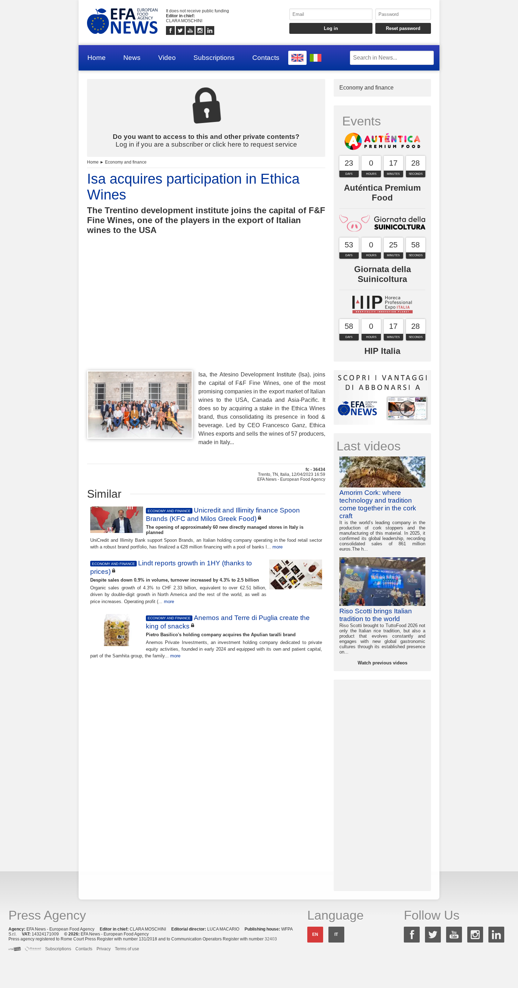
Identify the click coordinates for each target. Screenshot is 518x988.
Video (167, 57)
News (132, 57)
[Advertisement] (206, 315)
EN (315, 934)
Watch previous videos (382, 662)
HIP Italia (382, 351)
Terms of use (127, 948)
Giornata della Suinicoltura (382, 274)
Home (96, 57)
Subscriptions (214, 57)
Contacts (265, 57)
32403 (271, 939)
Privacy (104, 948)
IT (336, 934)
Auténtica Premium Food (382, 192)
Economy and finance (126, 162)
